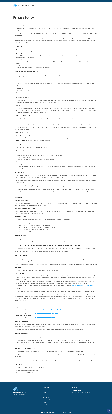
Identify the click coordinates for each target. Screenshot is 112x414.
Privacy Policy (59, 412)
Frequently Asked (47, 395)
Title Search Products (48, 399)
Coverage (77, 5)
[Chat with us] (109, 411)
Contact (95, 5)
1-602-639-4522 (96, 1)
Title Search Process (48, 397)
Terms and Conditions (67, 412)
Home (71, 5)
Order (89, 5)
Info (83, 5)
